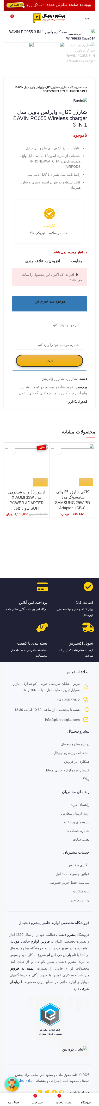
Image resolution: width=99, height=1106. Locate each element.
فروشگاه (75, 87)
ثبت (50, 361)
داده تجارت (23, 1081)
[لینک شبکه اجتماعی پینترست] (57, 402)
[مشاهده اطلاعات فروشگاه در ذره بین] (74, 1049)
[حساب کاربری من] (78, 18)
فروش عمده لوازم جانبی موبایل (66, 770)
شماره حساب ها (78, 831)
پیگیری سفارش (78, 865)
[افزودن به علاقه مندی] (57, 450)
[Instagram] (61, 1092)
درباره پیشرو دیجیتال (75, 744)
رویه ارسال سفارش (75, 813)
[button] (40, 482)
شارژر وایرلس (53, 378)
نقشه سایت (81, 839)
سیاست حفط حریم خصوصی (69, 882)
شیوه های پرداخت (76, 822)
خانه (84, 87)
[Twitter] (47, 1092)
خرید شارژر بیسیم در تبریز (53, 387)
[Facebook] (54, 1092)
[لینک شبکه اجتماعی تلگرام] (46, 402)
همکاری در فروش (76, 761)
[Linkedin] (39, 1092)
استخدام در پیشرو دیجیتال (71, 753)
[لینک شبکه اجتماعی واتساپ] (51, 402)
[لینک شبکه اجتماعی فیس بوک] (62, 402)
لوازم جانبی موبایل (24, 941)
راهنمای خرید (80, 805)
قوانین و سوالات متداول (72, 874)
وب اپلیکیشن (80, 900)
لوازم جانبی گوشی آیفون (38, 393)
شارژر (64, 87)
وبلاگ (85, 779)
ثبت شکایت (81, 891)
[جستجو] (5, 18)
